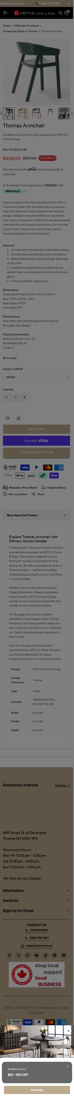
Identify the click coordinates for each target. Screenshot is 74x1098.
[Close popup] (67, 1066)
